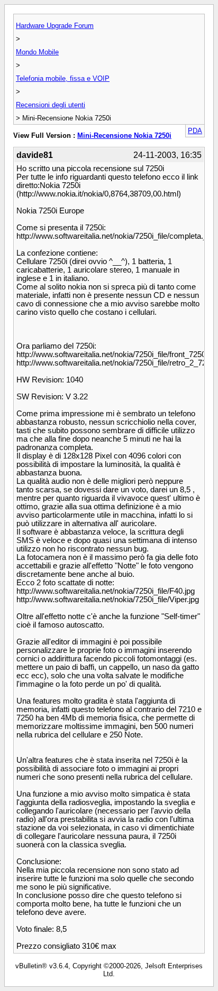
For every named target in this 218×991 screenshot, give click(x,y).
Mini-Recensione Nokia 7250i (124, 135)
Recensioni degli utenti (50, 105)
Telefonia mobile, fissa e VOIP (63, 78)
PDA (195, 131)
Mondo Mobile (37, 52)
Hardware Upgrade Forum (55, 26)
